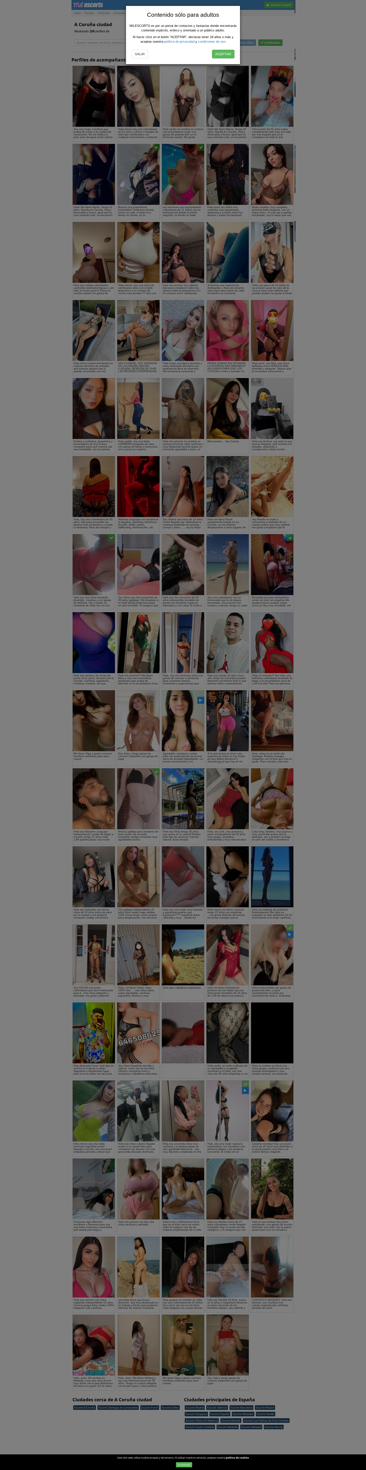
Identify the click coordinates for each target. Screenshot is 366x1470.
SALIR (140, 54)
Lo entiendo (184, 1464)
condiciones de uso (212, 41)
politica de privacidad (179, 41)
